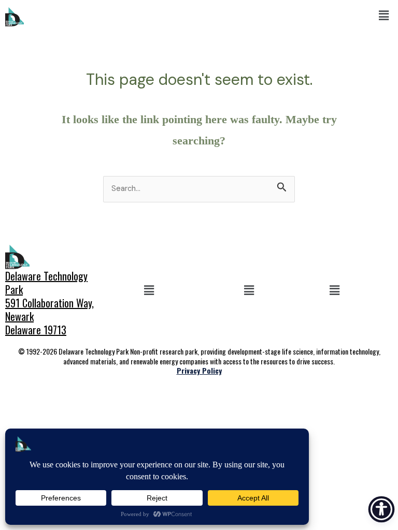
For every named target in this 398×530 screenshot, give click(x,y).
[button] (384, 15)
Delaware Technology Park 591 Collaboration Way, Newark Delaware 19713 (49, 302)
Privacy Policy (199, 370)
